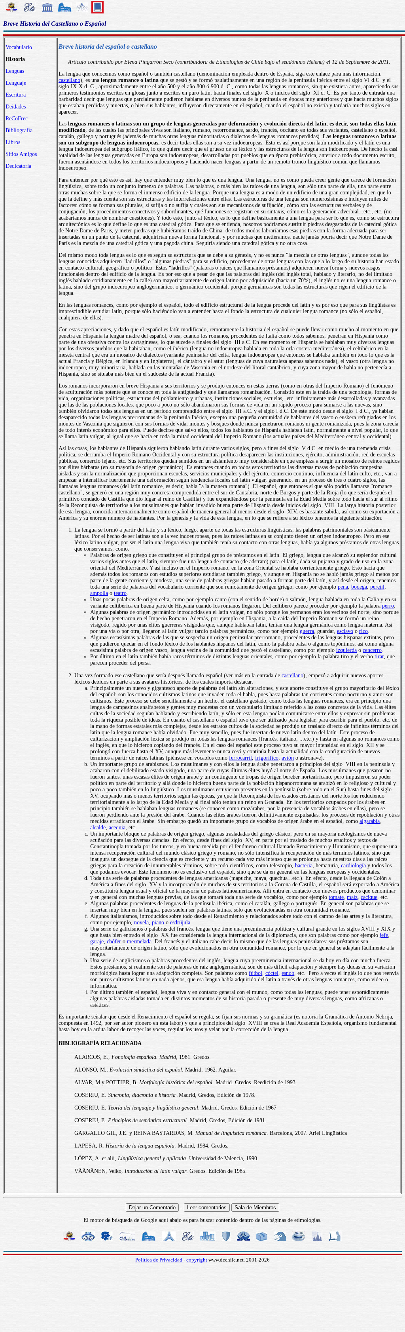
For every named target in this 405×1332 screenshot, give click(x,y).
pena (343, 587)
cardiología (353, 865)
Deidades (16, 107)
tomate (336, 897)
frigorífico (266, 758)
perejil (377, 587)
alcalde (98, 827)
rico (363, 631)
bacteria (303, 865)
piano (158, 922)
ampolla (99, 593)
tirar (379, 656)
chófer (114, 941)
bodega (359, 587)
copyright (196, 1260)
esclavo (345, 631)
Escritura (16, 95)
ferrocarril (240, 758)
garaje (97, 941)
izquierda (346, 650)
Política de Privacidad (159, 1260)
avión (288, 758)
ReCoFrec (17, 119)
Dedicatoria (18, 166)
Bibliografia (19, 130)
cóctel (271, 973)
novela (141, 922)
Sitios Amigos (21, 154)
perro (388, 606)
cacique (369, 897)
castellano (69, 80)
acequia (117, 827)
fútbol (255, 973)
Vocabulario (19, 47)
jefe (384, 935)
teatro (120, 593)
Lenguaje (16, 83)
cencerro (372, 650)
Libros (13, 142)
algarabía (370, 821)
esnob (288, 973)
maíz (352, 897)
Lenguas (15, 71)
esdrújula (180, 922)
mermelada (139, 941)
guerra (307, 631)
